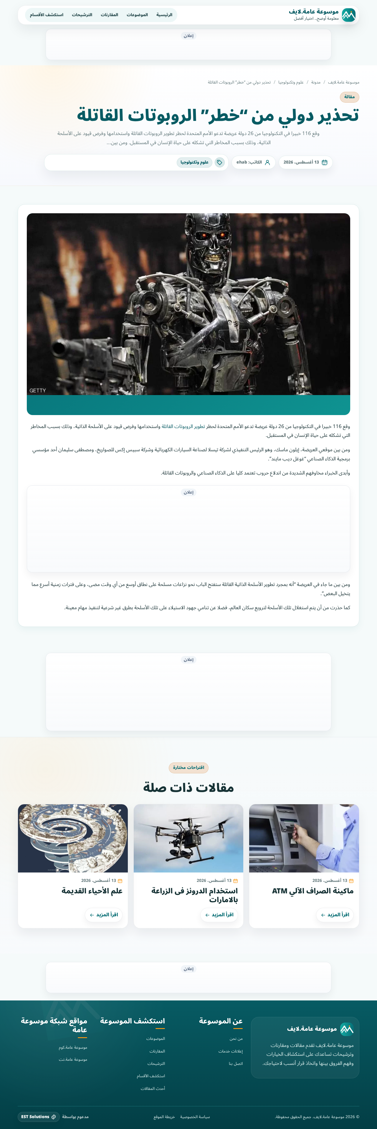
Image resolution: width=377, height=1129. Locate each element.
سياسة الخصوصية (195, 1116)
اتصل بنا (236, 1063)
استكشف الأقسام (46, 15)
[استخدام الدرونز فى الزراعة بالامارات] (189, 838)
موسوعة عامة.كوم (73, 1047)
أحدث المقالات (153, 1088)
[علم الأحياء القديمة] (73, 838)
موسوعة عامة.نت (73, 1059)
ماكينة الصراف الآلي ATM (313, 891)
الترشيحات (82, 15)
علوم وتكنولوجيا (291, 82)
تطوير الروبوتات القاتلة (183, 426)
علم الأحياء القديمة (92, 891)
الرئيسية (164, 15)
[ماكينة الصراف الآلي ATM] (304, 838)
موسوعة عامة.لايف (314, 12)
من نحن (236, 1038)
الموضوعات (137, 15)
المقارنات (109, 15)
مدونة (315, 82)
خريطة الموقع (164, 1116)
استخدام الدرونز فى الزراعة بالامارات (194, 896)
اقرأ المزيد (338, 915)
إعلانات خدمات (231, 1051)
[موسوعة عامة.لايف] (347, 1029)
